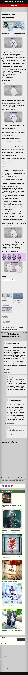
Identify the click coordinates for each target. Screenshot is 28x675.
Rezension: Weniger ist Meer (9, 581)
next (25, 332)
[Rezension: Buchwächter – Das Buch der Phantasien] (7, 310)
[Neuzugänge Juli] (18, 296)
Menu (14, 5)
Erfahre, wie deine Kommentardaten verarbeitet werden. (13, 479)
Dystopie (21, 327)
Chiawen (19, 20)
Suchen (2, 637)
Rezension (10, 327)
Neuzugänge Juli (17, 300)
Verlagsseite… (5, 83)
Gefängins (4, 329)
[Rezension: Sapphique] (7, 296)
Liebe (9, 329)
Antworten (7, 372)
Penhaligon (14, 329)
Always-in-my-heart (5, 668)
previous (4, 332)
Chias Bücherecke (14, 2)
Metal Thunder (4, 656)
